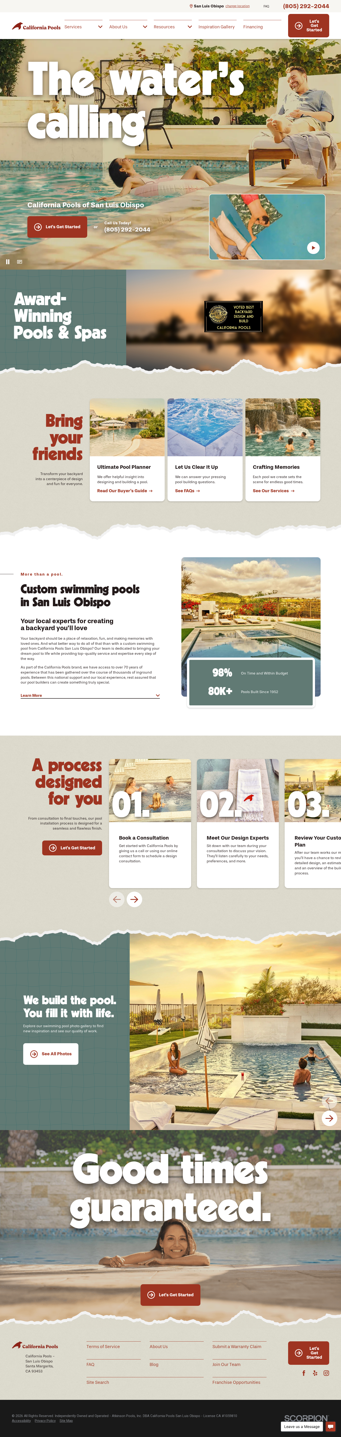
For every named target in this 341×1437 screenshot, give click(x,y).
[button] (20, 262)
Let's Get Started (314, 26)
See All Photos (57, 1053)
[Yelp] (315, 1373)
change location (237, 6)
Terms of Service (103, 1346)
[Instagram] (326, 1373)
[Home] (36, 25)
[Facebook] (303, 1373)
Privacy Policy (45, 1421)
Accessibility (21, 1421)
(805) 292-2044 (306, 6)
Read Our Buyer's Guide (122, 490)
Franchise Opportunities (236, 1382)
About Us (159, 1346)
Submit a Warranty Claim (236, 1346)
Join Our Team (226, 1364)
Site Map (66, 1421)
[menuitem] (83, 26)
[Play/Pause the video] (8, 262)
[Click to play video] (313, 248)
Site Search (98, 1382)
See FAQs (184, 490)
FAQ (266, 6)
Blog (154, 1364)
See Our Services (271, 490)
